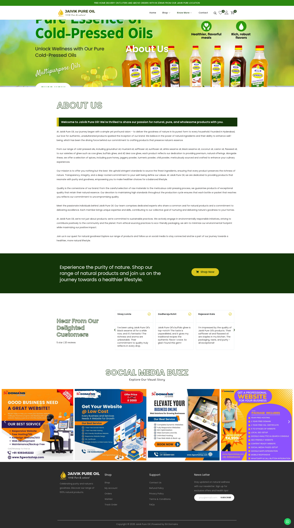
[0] (220, 13)
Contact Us (155, 482)
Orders (108, 493)
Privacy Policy (156, 493)
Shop (107, 482)
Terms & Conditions (160, 499)
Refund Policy (156, 488)
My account (111, 488)
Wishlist (109, 499)
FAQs (152, 504)
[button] (114, 330)
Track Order (111, 504)
